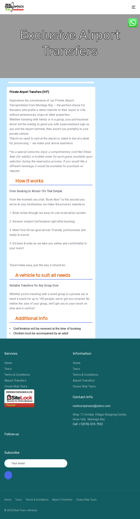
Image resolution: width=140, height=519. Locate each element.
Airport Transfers (15, 380)
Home (8, 363)
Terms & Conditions (17, 374)
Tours (8, 369)
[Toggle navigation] (113, 7)
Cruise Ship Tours (15, 386)
